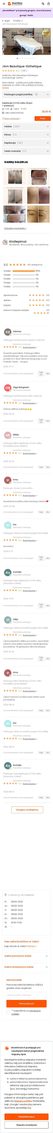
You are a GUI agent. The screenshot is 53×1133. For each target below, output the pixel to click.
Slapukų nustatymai (26, 1125)
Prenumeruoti (26, 1003)
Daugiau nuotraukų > (15, 228)
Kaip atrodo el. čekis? (21, 944)
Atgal (7, 20)
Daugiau (5, 88)
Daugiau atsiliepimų (27, 809)
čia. (29, 1107)
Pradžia (17, 20)
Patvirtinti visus (27, 1117)
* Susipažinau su (26, 1012)
